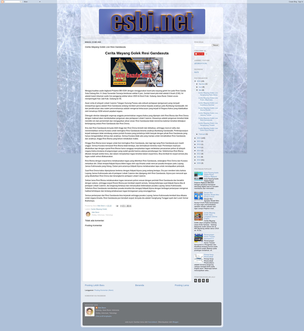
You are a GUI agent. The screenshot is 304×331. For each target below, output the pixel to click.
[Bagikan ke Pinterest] (130, 206)
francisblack (152, 322)
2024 (199, 81)
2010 (199, 160)
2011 (199, 157)
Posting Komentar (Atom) (103, 290)
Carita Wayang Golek (99, 209)
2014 (199, 150)
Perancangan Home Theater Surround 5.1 (209, 236)
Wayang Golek (165, 37)
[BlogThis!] (123, 206)
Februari (202, 134)
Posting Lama (182, 285)
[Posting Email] (117, 206)
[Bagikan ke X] (126, 206)
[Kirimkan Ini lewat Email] (121, 206)
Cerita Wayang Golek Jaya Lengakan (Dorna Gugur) (210, 216)
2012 (199, 154)
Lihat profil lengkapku (104, 316)
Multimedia (108, 37)
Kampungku (151, 37)
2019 (199, 144)
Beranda (88, 37)
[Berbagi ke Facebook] (128, 206)
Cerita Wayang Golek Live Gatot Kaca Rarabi (208, 129)
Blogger (175, 322)
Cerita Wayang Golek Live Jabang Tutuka (208, 114)
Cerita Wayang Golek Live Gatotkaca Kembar (208, 104)
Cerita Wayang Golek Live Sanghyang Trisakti (208, 124)
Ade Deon (102, 308)
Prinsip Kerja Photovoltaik (209, 255)
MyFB (196, 72)
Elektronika (120, 37)
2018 (199, 147)
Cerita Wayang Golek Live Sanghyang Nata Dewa (208, 94)
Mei (200, 90)
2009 (199, 163)
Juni (200, 87)
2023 (199, 138)
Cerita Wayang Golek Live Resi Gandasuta (208, 119)
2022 (199, 141)
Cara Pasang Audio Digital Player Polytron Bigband (211, 174)
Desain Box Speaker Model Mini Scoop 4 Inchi (211, 194)
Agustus (202, 84)
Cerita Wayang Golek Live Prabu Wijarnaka (208, 99)
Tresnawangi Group (135, 37)
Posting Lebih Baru (94, 285)
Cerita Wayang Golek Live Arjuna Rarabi (208, 109)
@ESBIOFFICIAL (200, 63)
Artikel (97, 37)
